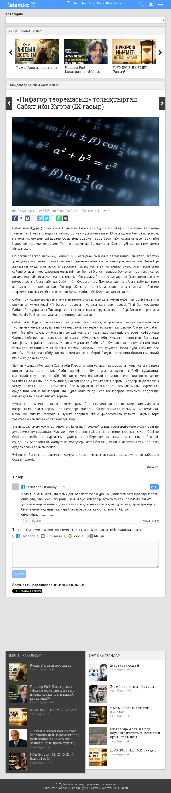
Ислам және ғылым (44, 85)
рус (33, 6)
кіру (94, 529)
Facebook (27, 536)
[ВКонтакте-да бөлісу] (27, 218)
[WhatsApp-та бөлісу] (59, 218)
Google (78, 536)
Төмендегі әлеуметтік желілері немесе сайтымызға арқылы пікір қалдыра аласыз (77, 529)
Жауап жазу (150, 521)
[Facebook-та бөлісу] (15, 218)
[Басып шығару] (65, 218)
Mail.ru (99, 536)
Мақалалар (18, 85)
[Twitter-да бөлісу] (46, 218)
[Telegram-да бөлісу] (40, 218)
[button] (154, 487)
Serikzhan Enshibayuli (43, 487)
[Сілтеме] (64, 487)
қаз (33, 2)
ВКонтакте (53, 536)
